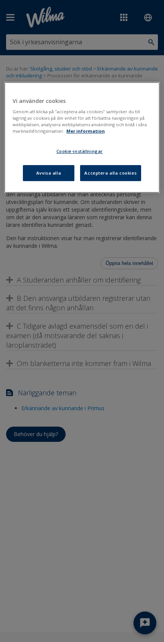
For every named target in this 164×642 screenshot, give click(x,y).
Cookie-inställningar (79, 151)
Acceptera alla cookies (110, 173)
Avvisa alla (48, 173)
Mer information (85, 131)
